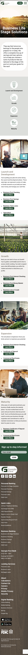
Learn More (9, 195)
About (3, 578)
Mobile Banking (5, 605)
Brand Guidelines (6, 525)
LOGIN (20, 3)
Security (4, 594)
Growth (14, 103)
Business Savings (6, 539)
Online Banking (5, 602)
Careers (4, 586)
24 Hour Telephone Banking (9, 506)
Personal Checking (6, 489)
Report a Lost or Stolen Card (9, 514)
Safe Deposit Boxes (7, 511)
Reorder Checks (6, 517)
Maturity (14, 129)
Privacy (4, 589)
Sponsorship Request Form (9, 520)
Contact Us (5, 583)
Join (14, 457)
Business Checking (7, 536)
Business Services (6, 608)
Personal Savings (6, 492)
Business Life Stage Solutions (10, 534)
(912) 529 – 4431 (6, 553)
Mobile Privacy (7, 591)
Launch (14, 91)
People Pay (4, 613)
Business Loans (6, 542)
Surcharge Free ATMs (7, 508)
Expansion (14, 116)
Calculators (5, 581)
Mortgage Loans (6, 572)
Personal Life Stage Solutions (10, 486)
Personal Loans (5, 494)
